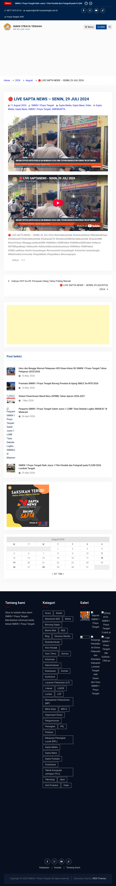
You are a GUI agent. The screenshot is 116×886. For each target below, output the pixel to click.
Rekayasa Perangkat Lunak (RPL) (55, 740)
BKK (63, 630)
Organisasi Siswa (53, 715)
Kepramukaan (52, 665)
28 (43, 567)
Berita (68, 619)
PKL (62, 726)
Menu (91, 27)
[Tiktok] (102, 10)
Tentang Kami (73, 868)
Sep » (61, 573)
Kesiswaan (50, 671)
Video (88, 105)
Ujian (62, 779)
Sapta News (79, 105)
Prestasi (49, 732)
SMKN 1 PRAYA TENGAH (27, 26)
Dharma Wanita (62, 636)
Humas (64, 653)
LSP (59, 694)
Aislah (59, 613)
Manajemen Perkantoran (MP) (57, 702)
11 (102, 553)
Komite (64, 671)
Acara (48, 613)
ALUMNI (101, 27)
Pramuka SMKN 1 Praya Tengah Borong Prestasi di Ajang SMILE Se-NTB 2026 (58, 383)
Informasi (50, 659)
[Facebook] (83, 10)
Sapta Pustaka (52, 758)
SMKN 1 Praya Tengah (42, 105)
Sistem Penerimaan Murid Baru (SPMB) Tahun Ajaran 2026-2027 (52, 396)
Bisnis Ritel (50, 630)
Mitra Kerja (50, 709)
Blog (47, 636)
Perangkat (50, 726)
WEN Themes (99, 878)
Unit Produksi (51, 785)
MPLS (64, 709)
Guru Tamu (50, 653)
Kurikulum (50, 676)
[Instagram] (90, 10)
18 (102, 558)
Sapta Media (65, 105)
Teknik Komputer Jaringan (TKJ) (53, 772)
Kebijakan (44, 868)
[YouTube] (96, 10)
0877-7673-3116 (14, 10)
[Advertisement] (58, 55)
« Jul (54, 573)
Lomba (48, 694)
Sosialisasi (50, 764)
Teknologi (50, 779)
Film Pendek (51, 647)
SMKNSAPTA (58, 109)
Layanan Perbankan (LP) (57, 682)
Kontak (57, 868)
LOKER (60, 688)
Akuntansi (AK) (52, 619)
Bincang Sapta (52, 624)
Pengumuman (52, 720)
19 (14, 562)
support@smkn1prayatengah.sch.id (42, 10)
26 (14, 567)
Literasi (48, 688)
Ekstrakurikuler (52, 642)
